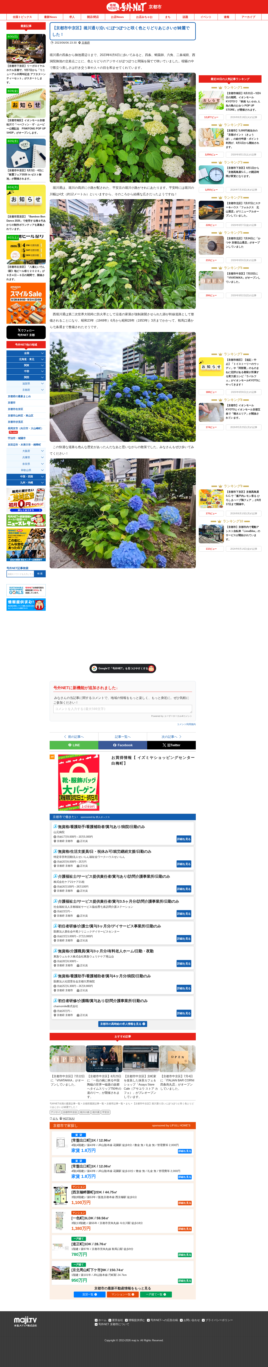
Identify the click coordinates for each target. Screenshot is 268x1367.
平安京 (105, 1112)
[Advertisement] (230, 48)
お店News (117, 16)
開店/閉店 (93, 16)
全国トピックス (22, 16)
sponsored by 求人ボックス (95, 817)
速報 (226, 16)
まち (167, 16)
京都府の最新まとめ (19, 396)
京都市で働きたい (65, 817)
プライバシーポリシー (219, 1320)
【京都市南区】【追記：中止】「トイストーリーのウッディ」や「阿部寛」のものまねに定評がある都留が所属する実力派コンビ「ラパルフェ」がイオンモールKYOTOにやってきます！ (243, 372)
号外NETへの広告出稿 (164, 1320)
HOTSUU (69, 1118)
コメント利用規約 (186, 724)
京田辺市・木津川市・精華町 (24, 444)
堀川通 (95, 1112)
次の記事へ (169, 736)
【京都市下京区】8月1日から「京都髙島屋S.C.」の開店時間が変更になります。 (242, 172)
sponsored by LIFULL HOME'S (171, 1125)
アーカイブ (248, 16)
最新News (50, 16)
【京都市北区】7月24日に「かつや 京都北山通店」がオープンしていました (243, 242)
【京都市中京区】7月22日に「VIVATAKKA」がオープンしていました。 (243, 277)
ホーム (102, 1320)
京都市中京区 (70, 1112)
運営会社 (117, 1320)
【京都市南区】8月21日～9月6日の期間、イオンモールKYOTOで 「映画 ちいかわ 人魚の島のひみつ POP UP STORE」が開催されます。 (243, 101)
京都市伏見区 (15, 422)
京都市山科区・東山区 (20, 415)
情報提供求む (137, 1320)
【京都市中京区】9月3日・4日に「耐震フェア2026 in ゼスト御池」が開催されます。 (25, 174)
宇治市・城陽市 (17, 438)
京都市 (155, 6)
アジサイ (55, 1112)
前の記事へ (76, 736)
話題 (185, 16)
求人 (72, 16)
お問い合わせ (191, 1320)
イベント (206, 16)
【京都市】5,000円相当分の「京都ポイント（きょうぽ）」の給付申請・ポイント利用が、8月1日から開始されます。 (242, 139)
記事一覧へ (123, 736)
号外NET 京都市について (113, 1324)
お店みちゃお (144, 16)
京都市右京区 (15, 409)
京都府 (86, 42)
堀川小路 (84, 1112)
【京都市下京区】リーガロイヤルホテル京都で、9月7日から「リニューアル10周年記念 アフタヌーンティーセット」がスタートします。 (26, 74)
